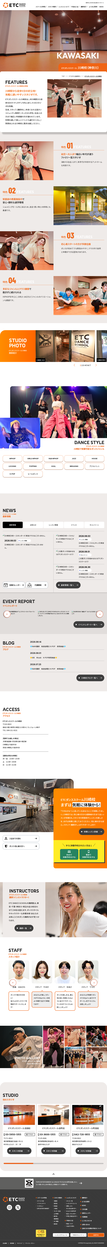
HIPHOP (12, 458)
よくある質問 (85, 1202)
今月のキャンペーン (78, 1235)
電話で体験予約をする (88, 855)
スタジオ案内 (58, 1198)
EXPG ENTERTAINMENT (43, 1208)
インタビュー (40, 1206)
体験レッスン (69, 1206)
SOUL (53, 466)
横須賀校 (56, 1219)
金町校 (55, 1203)
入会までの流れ (70, 1226)
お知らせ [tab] (33, 525)
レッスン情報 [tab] (53, 525)
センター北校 (57, 1211)
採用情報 (12, 1243)
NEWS (84, 1205)
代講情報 (84, 1217)
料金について (69, 1223)
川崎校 (55, 1208)
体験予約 (96, 1235)
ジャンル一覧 (69, 1201)
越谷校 (55, 1224)
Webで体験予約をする (69, 855)
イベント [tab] (74, 525)
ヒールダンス (33, 474)
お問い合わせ (86, 1225)
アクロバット (95, 466)
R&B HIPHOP (53, 458)
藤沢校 (55, 1216)
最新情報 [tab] (12, 525)
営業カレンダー (86, 1213)
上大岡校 (56, 1214)
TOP (63, 76)
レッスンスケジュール (71, 1203)
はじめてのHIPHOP (71, 1211)
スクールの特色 (42, 1198)
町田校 (55, 1206)
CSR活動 (84, 1209)
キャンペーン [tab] (94, 525)
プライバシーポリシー (30, 1243)
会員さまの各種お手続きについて (91, 1228)
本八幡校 (56, 1221)
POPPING (33, 466)
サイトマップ (19, 1243)
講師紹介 (84, 1198)
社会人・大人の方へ (71, 1214)
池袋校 (55, 1201)
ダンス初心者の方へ (71, 1208)
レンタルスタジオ (87, 1221)
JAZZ (74, 458)
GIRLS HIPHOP (33, 458)
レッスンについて (71, 1198)
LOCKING (12, 466)
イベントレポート (41, 1203)
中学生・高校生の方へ (71, 1216)
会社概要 (5, 1243)
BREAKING (74, 466)
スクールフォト (40, 1201)
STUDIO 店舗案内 (74, 76)
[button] (74, 365)
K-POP (12, 474)
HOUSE (94, 458)
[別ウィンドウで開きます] (9, 1207)
